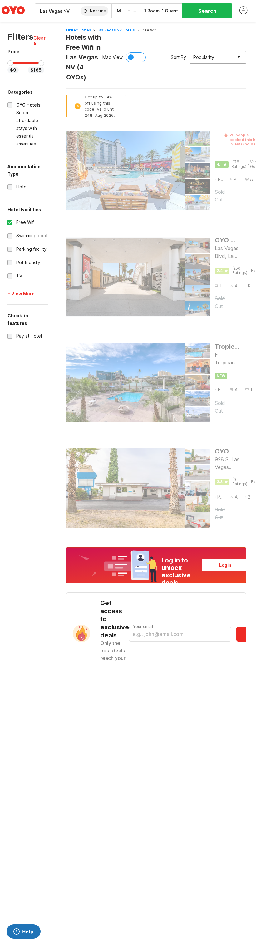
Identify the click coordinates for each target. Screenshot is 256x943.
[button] (40, 41)
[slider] (10, 63)
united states (78, 30)
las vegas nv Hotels (116, 30)
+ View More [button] (21, 293)
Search (207, 11)
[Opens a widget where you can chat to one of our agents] (23, 932)
